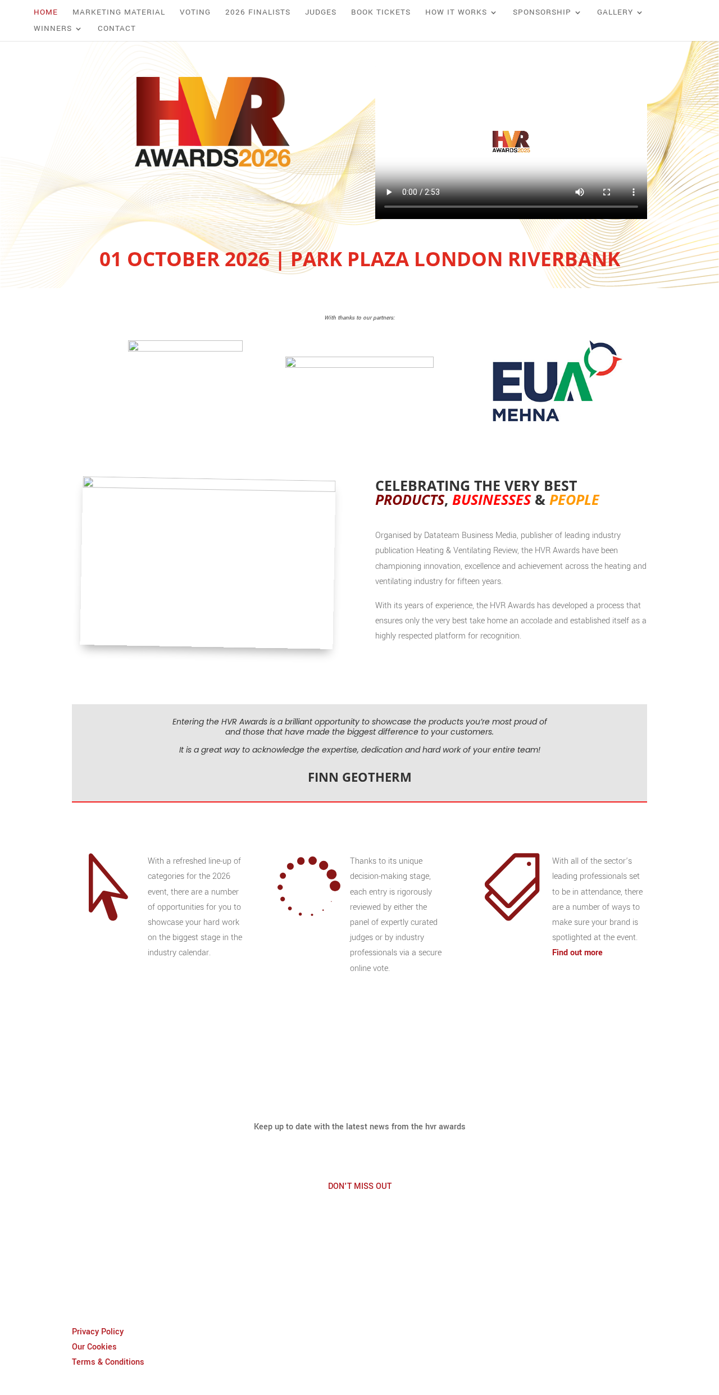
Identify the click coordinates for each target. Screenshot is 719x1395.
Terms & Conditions (108, 1362)
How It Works (456, 12)
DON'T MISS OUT (360, 1186)
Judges (320, 12)
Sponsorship (542, 12)
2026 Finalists (257, 12)
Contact (117, 29)
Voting (195, 12)
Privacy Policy (98, 1332)
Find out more (577, 953)
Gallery (615, 12)
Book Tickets (381, 12)
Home (46, 12)
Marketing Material (118, 12)
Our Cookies (94, 1347)
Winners (53, 29)
